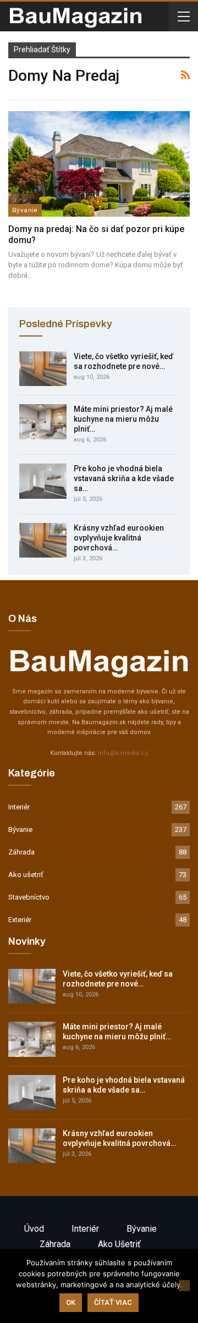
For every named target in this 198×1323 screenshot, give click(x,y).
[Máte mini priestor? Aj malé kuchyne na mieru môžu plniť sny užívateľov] (43, 421)
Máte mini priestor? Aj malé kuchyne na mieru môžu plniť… (123, 419)
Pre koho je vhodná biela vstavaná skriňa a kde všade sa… (124, 478)
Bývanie (25, 210)
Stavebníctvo (29, 897)
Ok (70, 1302)
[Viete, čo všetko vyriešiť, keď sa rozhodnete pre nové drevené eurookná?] (43, 369)
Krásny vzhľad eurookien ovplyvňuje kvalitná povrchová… (119, 537)
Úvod (34, 1228)
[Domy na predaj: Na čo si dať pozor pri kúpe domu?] (99, 163)
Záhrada (21, 852)
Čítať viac (113, 1302)
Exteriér (19, 920)
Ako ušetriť (25, 874)
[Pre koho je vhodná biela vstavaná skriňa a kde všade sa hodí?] (43, 481)
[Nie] (184, 1285)
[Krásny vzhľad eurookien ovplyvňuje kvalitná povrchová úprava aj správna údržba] (43, 540)
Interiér (19, 807)
